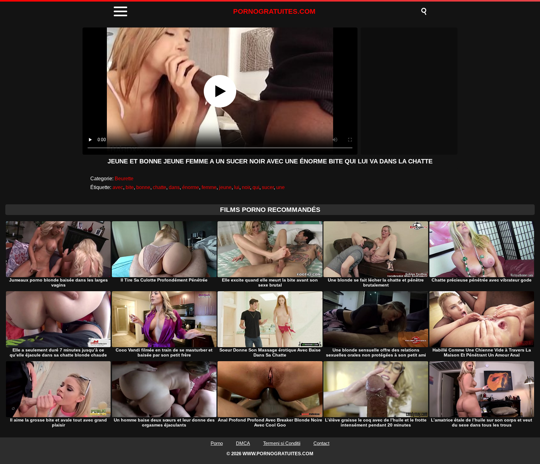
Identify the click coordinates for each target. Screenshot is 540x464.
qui (255, 187)
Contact (321, 443)
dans (174, 187)
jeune (225, 187)
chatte (159, 187)
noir (246, 187)
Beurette (124, 178)
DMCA (243, 443)
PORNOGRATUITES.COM (274, 11)
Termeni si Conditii (281, 443)
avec (117, 187)
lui (236, 187)
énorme (190, 187)
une (280, 187)
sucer (268, 187)
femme (209, 187)
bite (130, 187)
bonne (143, 187)
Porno (217, 443)
